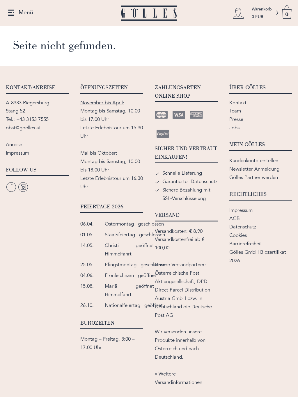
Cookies (238, 235)
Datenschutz (242, 227)
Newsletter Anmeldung (254, 169)
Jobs (234, 128)
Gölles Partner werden (253, 177)
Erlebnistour (108, 128)
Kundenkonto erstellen (253, 161)
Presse (236, 119)
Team (235, 111)
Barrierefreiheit (245, 244)
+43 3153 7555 (32, 119)
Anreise (14, 145)
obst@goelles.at (23, 128)
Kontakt (237, 103)
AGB (234, 218)
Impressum (17, 153)
